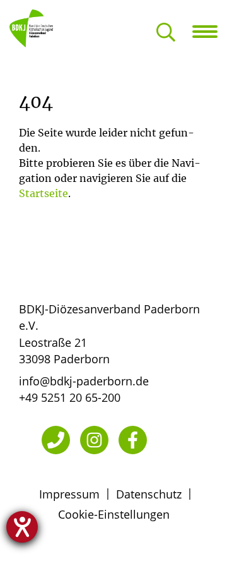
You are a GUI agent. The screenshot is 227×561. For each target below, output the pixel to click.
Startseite (43, 193)
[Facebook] (133, 440)
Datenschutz (149, 494)
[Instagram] (94, 440)
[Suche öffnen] (166, 33)
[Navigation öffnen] (209, 31)
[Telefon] (56, 440)
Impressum (69, 494)
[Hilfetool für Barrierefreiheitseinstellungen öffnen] (22, 527)
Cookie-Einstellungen (114, 514)
